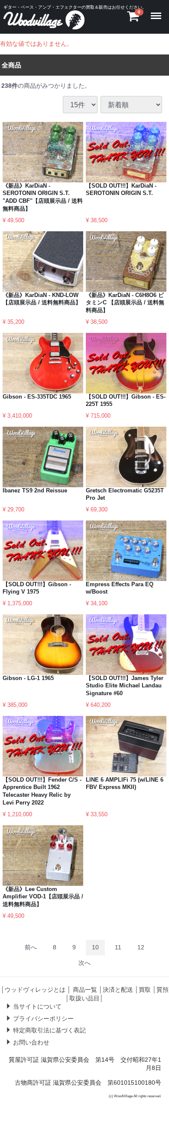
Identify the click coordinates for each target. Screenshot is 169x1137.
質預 (162, 989)
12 (140, 947)
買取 (145, 989)
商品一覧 (85, 989)
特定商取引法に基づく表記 (49, 1030)
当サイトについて (37, 1006)
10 (95, 947)
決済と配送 (118, 989)
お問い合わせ (31, 1042)
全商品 (11, 64)
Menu (158, 10)
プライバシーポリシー (43, 1018)
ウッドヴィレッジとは (35, 989)
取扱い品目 (84, 997)
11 (118, 947)
